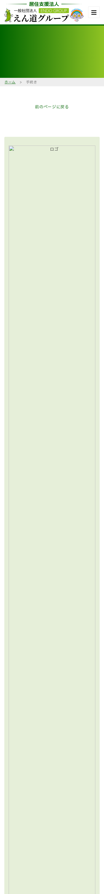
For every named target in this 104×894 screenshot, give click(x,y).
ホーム (10, 82)
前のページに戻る (52, 107)
